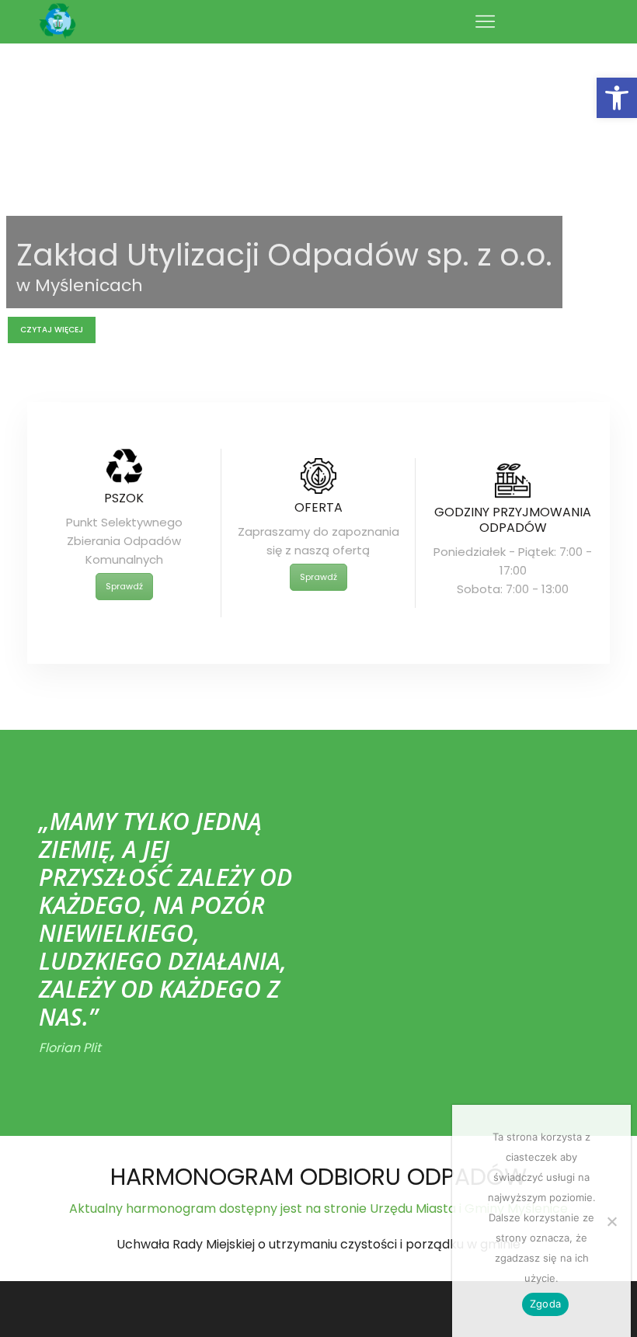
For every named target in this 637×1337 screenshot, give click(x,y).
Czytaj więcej (51, 329)
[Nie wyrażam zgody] (611, 1221)
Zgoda (545, 1303)
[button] (617, 98)
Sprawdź (124, 586)
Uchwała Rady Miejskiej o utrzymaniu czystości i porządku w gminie (318, 1244)
